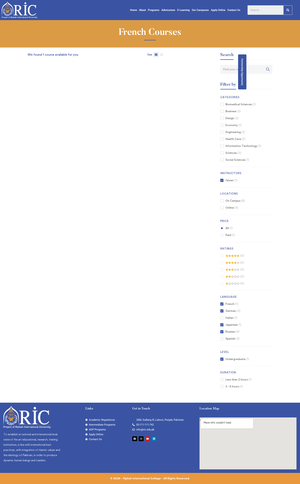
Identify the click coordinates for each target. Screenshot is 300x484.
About (142, 10)
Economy (233, 125)
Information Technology (243, 146)
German (233, 310)
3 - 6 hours (234, 386)
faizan (31, 193)
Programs (153, 10)
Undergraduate (237, 359)
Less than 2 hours (239, 379)
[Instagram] (141, 438)
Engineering (235, 132)
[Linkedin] (154, 438)
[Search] (288, 10)
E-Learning (183, 10)
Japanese (233, 324)
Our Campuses (200, 10)
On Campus (235, 200)
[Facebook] (134, 438)
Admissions (168, 10)
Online (232, 207)
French (232, 304)
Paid (230, 235)
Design (232, 118)
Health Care (235, 139)
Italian (231, 317)
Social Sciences (237, 159)
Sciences (233, 153)
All (229, 228)
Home (133, 10)
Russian (232, 331)
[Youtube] (147, 438)
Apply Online (218, 10)
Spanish (233, 338)
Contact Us (233, 10)
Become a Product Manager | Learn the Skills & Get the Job (68, 199)
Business (233, 111)
